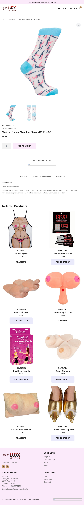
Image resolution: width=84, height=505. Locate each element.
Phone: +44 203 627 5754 (11, 486)
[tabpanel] (42, 187)
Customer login (49, 459)
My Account (48, 479)
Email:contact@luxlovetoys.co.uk (15, 489)
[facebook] (3, 466)
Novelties (11, 19)
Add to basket (24, 146)
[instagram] (7, 466)
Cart (45, 476)
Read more (21, 262)
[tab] (24, 176)
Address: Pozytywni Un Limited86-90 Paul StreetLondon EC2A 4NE (10, 480)
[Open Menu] (59, 8)
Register (47, 457)
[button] (78, 25)
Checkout (47, 482)
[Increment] (9, 146)
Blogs (46, 462)
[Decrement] (4, 146)
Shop (4, 19)
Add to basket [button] (63, 262)
